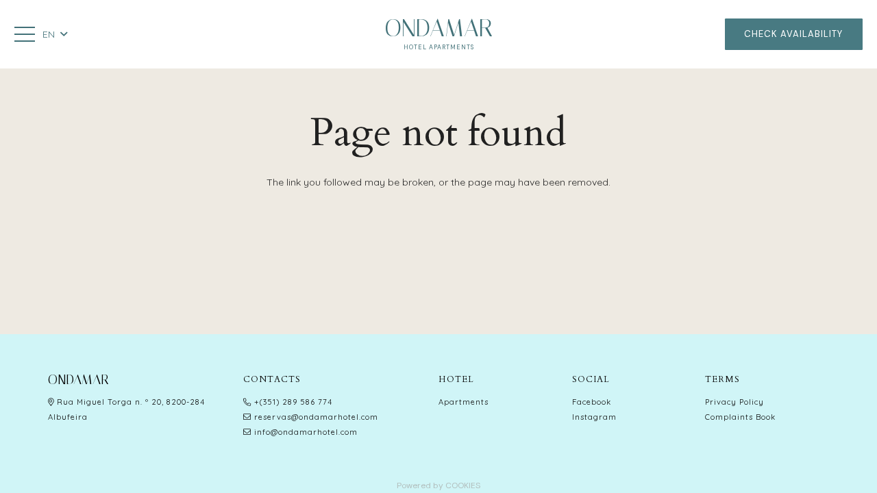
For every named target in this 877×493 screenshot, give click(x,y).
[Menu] (24, 34)
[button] (54, 34)
